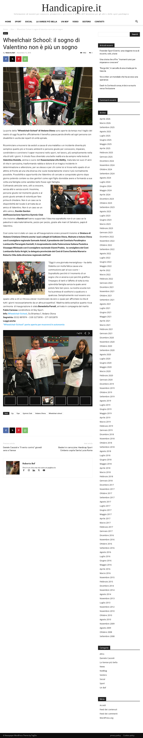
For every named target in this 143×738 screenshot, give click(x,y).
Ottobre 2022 (106, 245)
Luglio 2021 (105, 308)
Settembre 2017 (107, 497)
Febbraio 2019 (106, 426)
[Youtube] (45, 470)
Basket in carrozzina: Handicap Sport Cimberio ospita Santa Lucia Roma (75, 449)
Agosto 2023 (105, 211)
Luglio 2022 (105, 257)
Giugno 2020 (105, 362)
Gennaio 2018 (106, 480)
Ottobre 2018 (106, 442)
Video (75, 21)
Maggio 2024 (106, 190)
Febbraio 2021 (106, 329)
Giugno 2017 (105, 510)
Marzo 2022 (105, 274)
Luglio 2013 (105, 602)
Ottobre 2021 (106, 295)
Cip (12, 413)
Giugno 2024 (105, 186)
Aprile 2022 (105, 270)
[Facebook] (6, 59)
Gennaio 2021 (106, 333)
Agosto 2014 (105, 594)
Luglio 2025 (105, 135)
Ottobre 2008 (106, 632)
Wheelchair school (55, 413)
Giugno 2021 (105, 312)
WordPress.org (106, 718)
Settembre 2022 (107, 249)
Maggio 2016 (106, 564)
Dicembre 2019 (107, 384)
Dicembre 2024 (107, 161)
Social (28, 21)
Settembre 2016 (107, 548)
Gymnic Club (27, 413)
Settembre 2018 (107, 447)
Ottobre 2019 (106, 392)
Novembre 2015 (107, 577)
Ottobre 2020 (106, 346)
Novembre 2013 (107, 598)
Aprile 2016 (105, 569)
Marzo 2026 (105, 123)
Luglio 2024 (105, 182)
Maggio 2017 (106, 514)
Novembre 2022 (107, 241)
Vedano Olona (40, 413)
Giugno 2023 (105, 219)
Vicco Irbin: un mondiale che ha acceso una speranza (119, 78)
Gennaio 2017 (106, 531)
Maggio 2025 (106, 144)
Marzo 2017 (105, 522)
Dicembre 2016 (107, 535)
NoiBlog (103, 670)
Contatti (99, 21)
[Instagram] (30, 470)
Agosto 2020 (105, 354)
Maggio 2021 (106, 316)
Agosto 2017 (105, 501)
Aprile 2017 (105, 518)
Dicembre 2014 (107, 585)
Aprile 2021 (105, 320)
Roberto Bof (10, 53)
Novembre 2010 (107, 611)
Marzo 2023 (105, 224)
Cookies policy (128, 735)
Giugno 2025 (105, 140)
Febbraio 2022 (106, 278)
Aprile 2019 (105, 417)
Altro (12, 29)
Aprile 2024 (105, 194)
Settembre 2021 (107, 299)
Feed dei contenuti (108, 709)
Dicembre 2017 (107, 484)
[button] (136, 21)
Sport (18, 21)
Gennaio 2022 (106, 283)
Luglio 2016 (105, 556)
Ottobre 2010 (106, 615)
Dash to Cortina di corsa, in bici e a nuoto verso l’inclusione (118, 87)
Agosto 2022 (105, 253)
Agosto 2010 (105, 619)
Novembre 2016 (107, 539)
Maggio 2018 (106, 463)
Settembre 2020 (107, 350)
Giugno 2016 (105, 560)
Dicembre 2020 (107, 337)
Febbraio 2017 (106, 527)
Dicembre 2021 (107, 287)
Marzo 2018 (105, 472)
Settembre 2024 (107, 173)
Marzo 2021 (105, 325)
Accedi (103, 705)
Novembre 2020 (107, 341)
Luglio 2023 (105, 215)
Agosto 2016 (105, 552)
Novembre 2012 (107, 606)
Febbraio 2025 (106, 152)
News (102, 666)
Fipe (18, 413)
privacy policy (115, 735)
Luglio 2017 (105, 506)
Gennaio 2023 (106, 232)
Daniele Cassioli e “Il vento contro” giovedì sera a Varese (22, 449)
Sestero (86, 21)
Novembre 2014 (107, 590)
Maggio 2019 (106, 413)
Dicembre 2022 (107, 236)
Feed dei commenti (109, 713)
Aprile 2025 (105, 148)
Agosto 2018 (105, 451)
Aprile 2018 (105, 468)
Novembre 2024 (107, 165)
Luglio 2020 (105, 358)
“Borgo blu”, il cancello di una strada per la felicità (118, 69)
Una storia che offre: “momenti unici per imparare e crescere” (117, 61)
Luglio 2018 (105, 455)
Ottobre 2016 (106, 543)
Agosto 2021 (105, 304)
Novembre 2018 (107, 438)
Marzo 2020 (105, 371)
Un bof (65, 21)
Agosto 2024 (105, 177)
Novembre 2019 (107, 388)
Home (8, 21)
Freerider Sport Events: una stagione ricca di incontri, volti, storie (119, 52)
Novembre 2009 (107, 623)
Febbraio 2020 (106, 375)
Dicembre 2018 (107, 434)
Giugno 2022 (105, 262)
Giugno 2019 (105, 409)
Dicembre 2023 (107, 198)
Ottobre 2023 (106, 203)
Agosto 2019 (105, 400)
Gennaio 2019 (106, 430)
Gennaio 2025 (106, 156)
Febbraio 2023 (106, 228)
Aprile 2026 (105, 119)
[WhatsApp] (25, 59)
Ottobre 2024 (106, 169)
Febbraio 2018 (106, 476)
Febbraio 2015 (106, 581)
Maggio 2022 (106, 266)
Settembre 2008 (107, 636)
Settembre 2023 (107, 207)
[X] (12, 59)
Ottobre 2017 (106, 493)
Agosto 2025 (105, 131)
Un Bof (103, 687)
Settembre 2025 (107, 127)
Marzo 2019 (105, 421)
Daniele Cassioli (107, 658)
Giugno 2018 (105, 459)
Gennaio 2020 (106, 379)
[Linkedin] (35, 470)
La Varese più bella (46, 21)
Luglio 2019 (105, 405)
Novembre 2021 (107, 291)
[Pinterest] (19, 59)
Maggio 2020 (106, 367)
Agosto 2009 (105, 628)
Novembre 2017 (107, 489)
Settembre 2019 (107, 396)
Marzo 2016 (105, 573)
